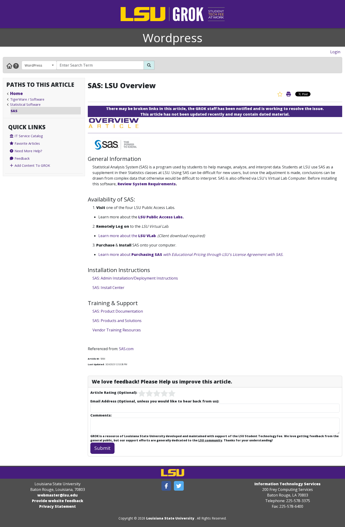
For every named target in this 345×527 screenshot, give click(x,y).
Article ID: (94, 358)
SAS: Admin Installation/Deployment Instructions (135, 278)
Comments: (100, 415)
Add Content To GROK (32, 165)
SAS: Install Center (108, 287)
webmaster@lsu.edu (57, 495)
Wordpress (172, 38)
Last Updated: (96, 364)
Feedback (22, 158)
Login (335, 51)
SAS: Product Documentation (117, 311)
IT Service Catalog (28, 135)
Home (16, 93)
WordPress (33, 65)
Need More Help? (28, 150)
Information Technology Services (287, 483)
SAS (14, 110)
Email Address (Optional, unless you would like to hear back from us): (154, 401)
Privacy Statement (57, 506)
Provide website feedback (57, 500)
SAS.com (126, 348)
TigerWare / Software (27, 99)
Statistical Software (25, 104)
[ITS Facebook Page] (166, 486)
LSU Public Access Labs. (161, 217)
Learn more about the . (127, 235)
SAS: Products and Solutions (117, 320)
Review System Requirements (147, 183)
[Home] (9, 65)
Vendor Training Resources (116, 330)
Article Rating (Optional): (113, 392)
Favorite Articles (27, 143)
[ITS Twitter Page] (179, 486)
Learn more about (190, 254)
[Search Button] (149, 65)
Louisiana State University (170, 518)
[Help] (16, 65)
